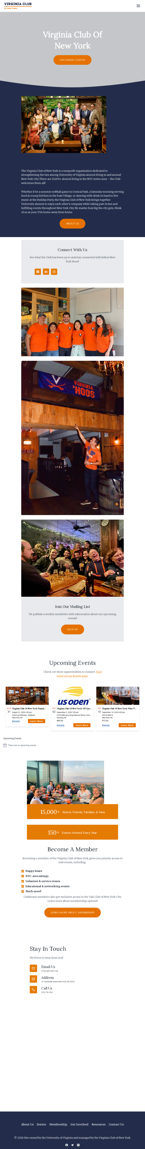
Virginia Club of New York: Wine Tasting (121, 708)
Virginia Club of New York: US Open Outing (77, 708)
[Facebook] (66, 1145)
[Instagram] (78, 1145)
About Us (27, 1124)
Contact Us (116, 1124)
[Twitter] (72, 1145)
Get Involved (79, 1124)
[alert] (72, 745)
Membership (58, 1124)
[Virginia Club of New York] (18, 6)
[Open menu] (138, 6)
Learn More (36, 721)
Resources (99, 1124)
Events (41, 1124)
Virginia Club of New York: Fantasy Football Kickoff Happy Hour (42, 708)
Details (16, 721)
